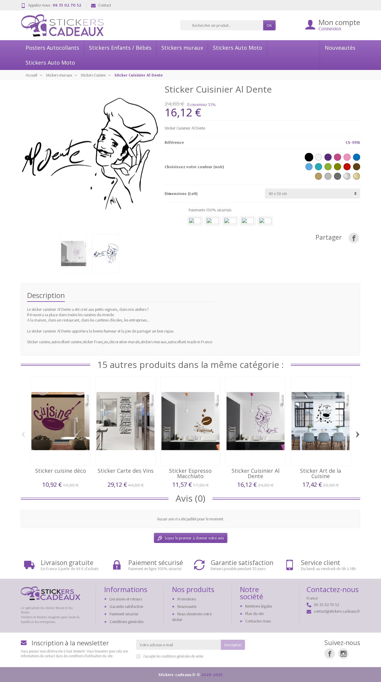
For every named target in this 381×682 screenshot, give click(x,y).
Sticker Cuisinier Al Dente (255, 473)
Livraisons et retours (126, 599)
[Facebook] (329, 653)
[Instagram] (343, 653)
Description (46, 295)
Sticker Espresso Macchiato (190, 473)
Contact (104, 5)
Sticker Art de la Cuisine (320, 473)
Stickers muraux (182, 47)
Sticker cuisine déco (60, 470)
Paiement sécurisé (124, 614)
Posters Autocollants (52, 47)
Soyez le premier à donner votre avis (194, 538)
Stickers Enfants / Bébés (120, 47)
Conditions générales (126, 621)
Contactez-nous (258, 621)
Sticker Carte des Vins (126, 470)
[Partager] (354, 238)
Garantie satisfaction (126, 606)
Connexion (329, 28)
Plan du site (254, 613)
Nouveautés (340, 47)
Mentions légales (258, 606)
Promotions (186, 599)
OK (269, 25)
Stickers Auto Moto (237, 47)
